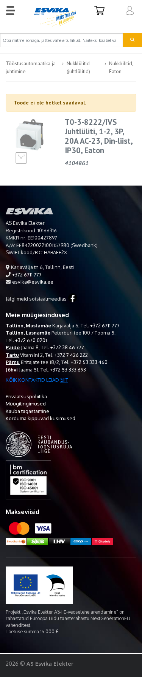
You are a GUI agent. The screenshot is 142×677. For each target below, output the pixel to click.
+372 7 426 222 (71, 355)
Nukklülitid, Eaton (121, 67)
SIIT (64, 380)
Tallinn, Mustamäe (28, 325)
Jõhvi (12, 370)
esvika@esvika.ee (32, 282)
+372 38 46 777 (67, 347)
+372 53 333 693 (68, 370)
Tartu (12, 355)
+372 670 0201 (31, 340)
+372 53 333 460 (89, 362)
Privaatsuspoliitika (26, 396)
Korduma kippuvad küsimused (40, 418)
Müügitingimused (26, 404)
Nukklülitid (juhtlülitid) (78, 67)
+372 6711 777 (27, 275)
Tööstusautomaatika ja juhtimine (31, 67)
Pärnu (13, 362)
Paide (13, 347)
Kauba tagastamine (27, 411)
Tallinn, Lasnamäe (28, 333)
